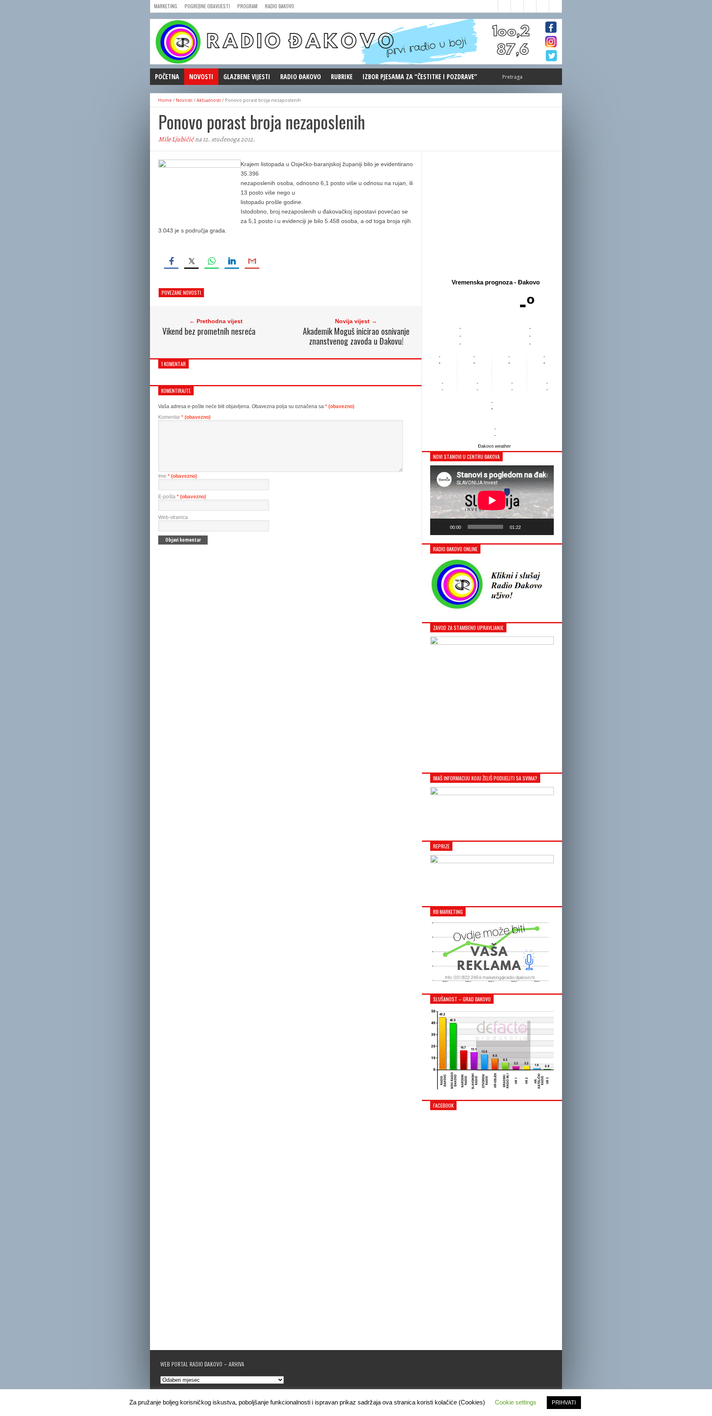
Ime (177, 476)
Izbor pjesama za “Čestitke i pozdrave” (420, 76)
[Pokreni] (441, 527)
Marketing (165, 5)
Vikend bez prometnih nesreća (208, 331)
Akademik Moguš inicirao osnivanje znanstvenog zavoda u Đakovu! (356, 336)
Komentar (184, 417)
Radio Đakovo (279, 5)
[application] (492, 500)
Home (165, 100)
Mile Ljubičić (176, 139)
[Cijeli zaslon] (543, 527)
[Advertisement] (492, 213)
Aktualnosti (209, 100)
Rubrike (342, 76)
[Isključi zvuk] (530, 527)
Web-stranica (173, 517)
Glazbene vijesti (246, 76)
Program (247, 5)
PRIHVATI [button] (564, 1403)
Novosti (201, 76)
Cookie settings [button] (515, 1402)
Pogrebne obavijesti (207, 5)
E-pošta (182, 497)
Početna (167, 76)
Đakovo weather (494, 446)
